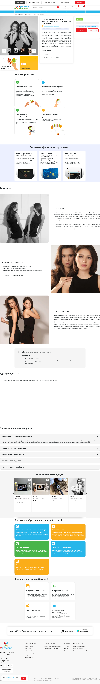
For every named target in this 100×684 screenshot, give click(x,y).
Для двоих (67, 650)
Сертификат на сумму (80, 11)
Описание (20, 2)
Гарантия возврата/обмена (13, 467)
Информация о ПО (29, 657)
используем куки (10, 677)
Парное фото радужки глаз (22, 499)
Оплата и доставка (29, 646)
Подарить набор (44, 11)
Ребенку (66, 653)
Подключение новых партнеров (53, 646)
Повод (67, 11)
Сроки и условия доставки (12, 461)
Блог (74, 653)
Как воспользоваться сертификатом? (17, 437)
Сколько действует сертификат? (15, 448)
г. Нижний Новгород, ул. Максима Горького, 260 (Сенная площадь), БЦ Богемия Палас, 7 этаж (52, 26)
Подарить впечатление (20, 11)
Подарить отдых (32, 11)
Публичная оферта (29, 650)
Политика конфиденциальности (33, 653)
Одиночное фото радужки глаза (38, 499)
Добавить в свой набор (91, 35)
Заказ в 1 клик (93, 30)
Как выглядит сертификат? (13, 454)
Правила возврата (78, 648)
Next (87, 491)
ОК (24, 678)
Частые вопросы (66, 2)
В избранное (80, 35)
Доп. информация (34, 2)
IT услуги (27, 655)
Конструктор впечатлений (80, 650)
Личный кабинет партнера (51, 648)
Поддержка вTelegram (6, 670)
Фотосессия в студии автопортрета (76, 499)
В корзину (81, 30)
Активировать (28, 648)
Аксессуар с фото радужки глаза (56, 499)
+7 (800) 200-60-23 (7, 652)
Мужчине (66, 646)
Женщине (66, 648)
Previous (13, 491)
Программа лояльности (79, 646)
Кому (56, 11)
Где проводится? (50, 2)
